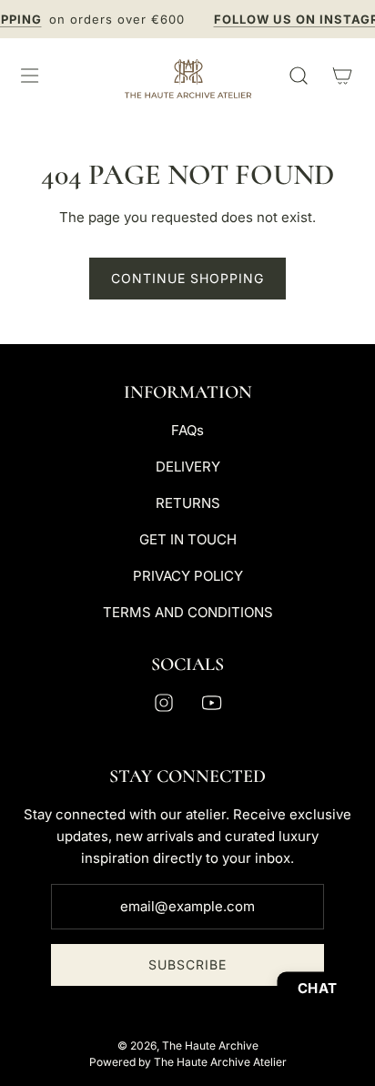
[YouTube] (211, 703)
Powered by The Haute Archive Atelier (188, 1062)
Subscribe (187, 964)
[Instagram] (164, 703)
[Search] (298, 75)
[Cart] (342, 75)
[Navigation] (29, 75)
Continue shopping (187, 278)
